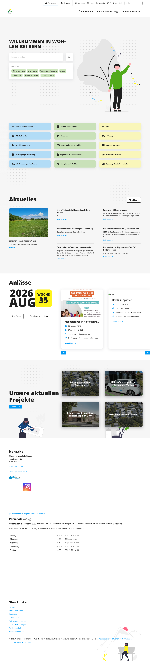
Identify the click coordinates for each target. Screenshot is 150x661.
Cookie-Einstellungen (17, 624)
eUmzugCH (17, 75)
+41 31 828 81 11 (18, 466)
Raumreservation (31, 75)
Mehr (11, 248)
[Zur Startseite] (10, 11)
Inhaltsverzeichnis (16, 610)
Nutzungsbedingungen (18, 621)
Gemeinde (52, 3)
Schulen (67, 3)
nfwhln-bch (19, 471)
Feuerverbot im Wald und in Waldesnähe (74, 247)
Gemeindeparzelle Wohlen (123, 414)
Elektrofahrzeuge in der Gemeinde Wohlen (124, 383)
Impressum (13, 614)
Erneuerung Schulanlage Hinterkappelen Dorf (80, 414)
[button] (27, 487)
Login (92, 3)
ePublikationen (48, 75)
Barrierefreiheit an (16, 631)
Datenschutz (14, 617)
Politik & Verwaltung (107, 11)
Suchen (141, 3)
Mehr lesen (60, 219)
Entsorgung (32, 71)
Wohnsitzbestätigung (48, 71)
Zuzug (62, 71)
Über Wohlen (86, 11)
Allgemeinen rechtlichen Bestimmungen (115, 639)
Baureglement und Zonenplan (80, 383)
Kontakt (102, 3)
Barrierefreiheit (116, 3)
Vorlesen (81, 3)
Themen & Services (131, 11)
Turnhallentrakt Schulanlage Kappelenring (75, 228)
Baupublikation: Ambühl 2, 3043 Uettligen (121, 228)
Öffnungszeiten (19, 71)
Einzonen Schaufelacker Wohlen (22, 241)
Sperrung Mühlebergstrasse (115, 210)
